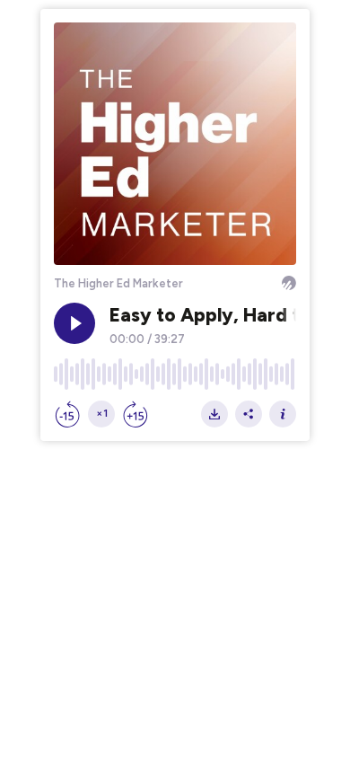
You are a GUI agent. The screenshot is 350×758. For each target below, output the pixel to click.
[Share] (248, 414)
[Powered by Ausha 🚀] (289, 283)
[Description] (282, 414)
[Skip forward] (135, 414)
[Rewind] (67, 414)
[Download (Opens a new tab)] (214, 414)
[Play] (74, 323)
